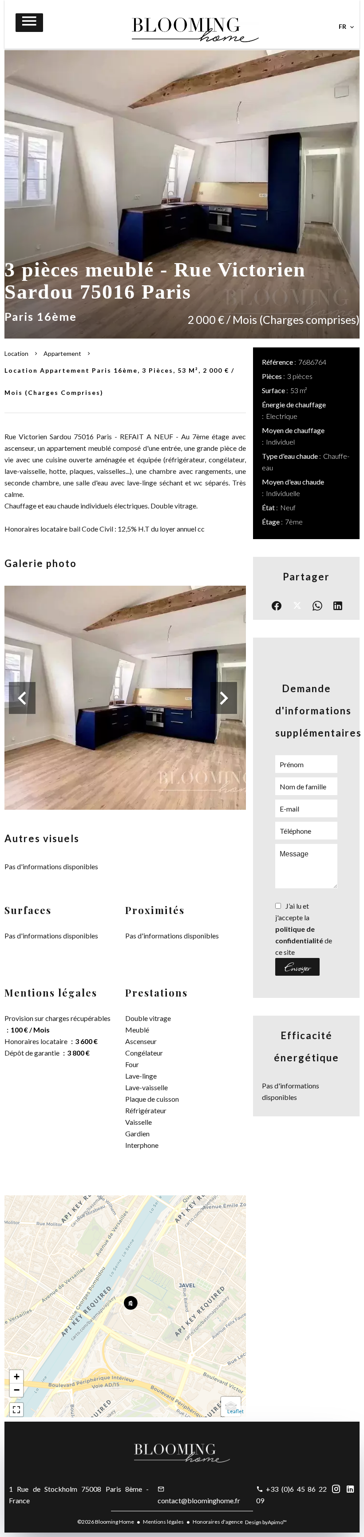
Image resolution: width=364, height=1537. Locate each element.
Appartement (62, 353)
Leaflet (235, 1411)
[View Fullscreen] (16, 1409)
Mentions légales (163, 1521)
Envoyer (297, 966)
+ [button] (17, 1376)
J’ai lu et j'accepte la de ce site (303, 929)
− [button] (17, 1389)
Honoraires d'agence (218, 1521)
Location (16, 353)
